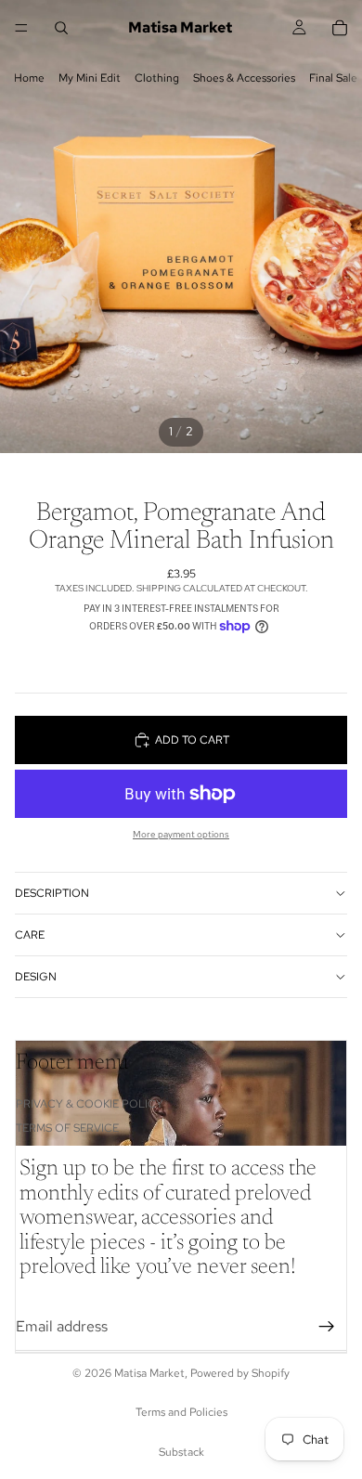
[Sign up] (326, 1326)
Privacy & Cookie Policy (89, 1103)
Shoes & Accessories (244, 78)
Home (29, 78)
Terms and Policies (181, 1412)
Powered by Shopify (240, 1373)
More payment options (181, 834)
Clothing (157, 78)
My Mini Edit (89, 78)
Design (36, 976)
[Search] (61, 27)
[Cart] (339, 27)
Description (52, 893)
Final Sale (333, 78)
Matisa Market (149, 1373)
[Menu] (21, 27)
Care (30, 935)
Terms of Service (67, 1128)
